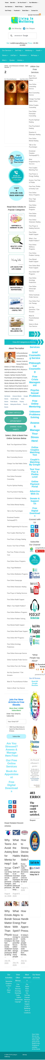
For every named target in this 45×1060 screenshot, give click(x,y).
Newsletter (9, 981)
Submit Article (14, 413)
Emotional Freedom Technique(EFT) (34, 153)
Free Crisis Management (34, 381)
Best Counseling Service (15, 457)
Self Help (18, 50)
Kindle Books (15, 399)
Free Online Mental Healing (15, 504)
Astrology (18, 991)
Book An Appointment (11, 774)
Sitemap (24, 1054)
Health (38, 50)
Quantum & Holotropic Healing (16, 498)
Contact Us (34, 10)
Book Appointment (15, 419)
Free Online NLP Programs (15, 638)
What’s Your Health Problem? (16, 606)
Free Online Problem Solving (16, 618)
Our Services (8, 6)
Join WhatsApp (16, 28)
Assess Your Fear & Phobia (16, 546)
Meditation (23, 55)
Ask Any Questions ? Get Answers (34, 310)
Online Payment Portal (34, 484)
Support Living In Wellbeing (27, 1006)
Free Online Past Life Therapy (16, 666)
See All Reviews (34, 678)
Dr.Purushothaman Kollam (34, 779)
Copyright (18, 1002)
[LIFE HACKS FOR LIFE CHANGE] (16, 274)
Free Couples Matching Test (16, 533)
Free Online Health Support (15, 599)
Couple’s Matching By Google (34, 462)
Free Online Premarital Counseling (32, 114)
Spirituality (28, 6)
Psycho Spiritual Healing (15, 485)
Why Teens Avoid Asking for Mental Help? (8, 852)
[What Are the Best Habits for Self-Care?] (16, 834)
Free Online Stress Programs (16, 561)
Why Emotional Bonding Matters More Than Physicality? (11, 923)
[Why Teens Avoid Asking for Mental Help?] (8, 834)
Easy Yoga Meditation (14, 568)
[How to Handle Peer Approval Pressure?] (24, 905)
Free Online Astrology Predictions (32, 280)
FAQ (8, 992)
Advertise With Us (35, 492)
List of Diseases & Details (16, 66)
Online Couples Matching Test (35, 451)
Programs (9, 983)
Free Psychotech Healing (15, 492)
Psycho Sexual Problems (34, 393)
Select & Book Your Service (16, 688)
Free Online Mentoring (34, 404)
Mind (4, 60)
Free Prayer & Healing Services (17, 593)
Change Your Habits (16, 428)
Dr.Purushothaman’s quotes (34, 763)
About (9, 990)
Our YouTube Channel (27, 995)
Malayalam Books (15, 404)
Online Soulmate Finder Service (17, 660)
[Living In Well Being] (22, 22)
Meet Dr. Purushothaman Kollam (17, 681)
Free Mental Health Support (15, 625)
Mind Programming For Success (17, 526)
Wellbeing (28, 50)
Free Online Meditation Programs (17, 574)
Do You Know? (22, 2)
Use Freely (8, 10)
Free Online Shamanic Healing (16, 587)
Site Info (12, 2)
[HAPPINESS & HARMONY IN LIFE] (16, 233)
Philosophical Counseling (34, 367)
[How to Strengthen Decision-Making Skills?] (24, 834)
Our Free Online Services (11, 763)
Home (7, 2)
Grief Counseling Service (34, 355)
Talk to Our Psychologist (15, 511)
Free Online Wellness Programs (17, 612)
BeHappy (34, 55)
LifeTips (13, 55)
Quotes (12, 60)
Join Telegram (30, 28)
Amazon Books (16, 396)
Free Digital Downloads (11, 786)
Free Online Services (18, 986)
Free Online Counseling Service (17, 451)
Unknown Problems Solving (34, 414)
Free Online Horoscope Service (17, 653)
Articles (19, 60)
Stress (4, 55)
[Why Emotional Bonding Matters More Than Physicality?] (8, 905)
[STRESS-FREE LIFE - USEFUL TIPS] (16, 316)
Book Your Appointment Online (16, 444)
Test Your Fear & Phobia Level (35, 473)
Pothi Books (13, 401)
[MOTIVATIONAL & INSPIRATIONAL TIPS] (16, 295)
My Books (7, 396)
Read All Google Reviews (35, 683)
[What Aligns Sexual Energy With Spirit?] (16, 905)
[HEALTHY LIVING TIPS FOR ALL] (16, 254)
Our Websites (33, 2)
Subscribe (16, 736)
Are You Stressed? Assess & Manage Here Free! (11, 749)
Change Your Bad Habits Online (17, 463)
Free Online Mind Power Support (17, 631)
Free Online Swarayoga (14, 580)
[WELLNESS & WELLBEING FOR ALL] (16, 336)
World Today (18, 6)
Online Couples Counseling (15, 470)
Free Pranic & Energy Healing (16, 539)
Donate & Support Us (35, 501)
